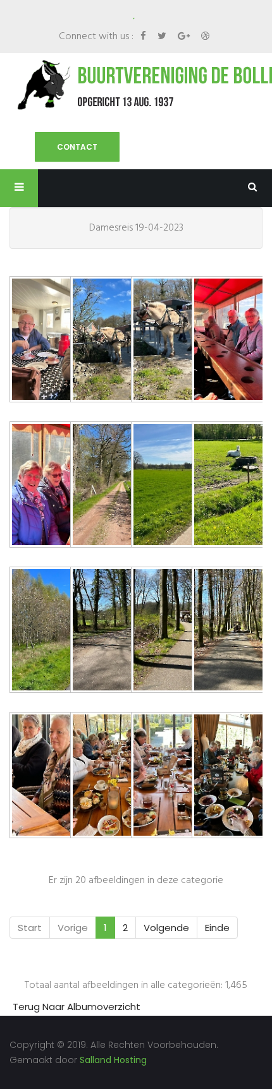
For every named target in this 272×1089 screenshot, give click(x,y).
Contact (77, 146)
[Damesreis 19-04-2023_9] (100, 631)
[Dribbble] (205, 35)
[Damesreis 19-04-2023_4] (39, 486)
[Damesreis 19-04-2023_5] (100, 486)
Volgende (166, 927)
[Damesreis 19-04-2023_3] (222, 341)
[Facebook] (144, 35)
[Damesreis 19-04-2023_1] (39, 341)
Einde (217, 927)
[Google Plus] (185, 35)
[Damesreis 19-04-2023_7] (222, 486)
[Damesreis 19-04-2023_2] (161, 341)
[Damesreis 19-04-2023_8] (39, 631)
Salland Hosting (113, 1060)
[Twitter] (163, 35)
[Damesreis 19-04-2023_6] (161, 486)
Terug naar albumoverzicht (76, 1006)
